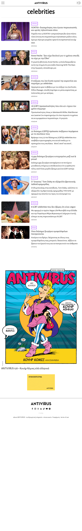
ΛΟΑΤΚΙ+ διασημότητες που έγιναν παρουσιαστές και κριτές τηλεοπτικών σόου (54, 28)
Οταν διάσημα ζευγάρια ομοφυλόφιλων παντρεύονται (49, 232)
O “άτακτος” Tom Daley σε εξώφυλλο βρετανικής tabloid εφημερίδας (53, 182)
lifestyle (34, 51)
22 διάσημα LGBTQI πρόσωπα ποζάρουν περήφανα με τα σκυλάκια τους (54, 132)
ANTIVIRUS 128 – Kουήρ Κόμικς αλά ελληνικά (25, 368)
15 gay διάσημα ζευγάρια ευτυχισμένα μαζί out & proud (53, 157)
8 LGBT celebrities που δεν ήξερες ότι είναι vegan (53, 207)
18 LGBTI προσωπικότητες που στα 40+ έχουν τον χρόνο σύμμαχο (53, 107)
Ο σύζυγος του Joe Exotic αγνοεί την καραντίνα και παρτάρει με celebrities (54, 82)
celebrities (34, 23)
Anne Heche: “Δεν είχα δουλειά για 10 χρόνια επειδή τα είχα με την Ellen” (55, 56)
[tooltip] (32, 408)
